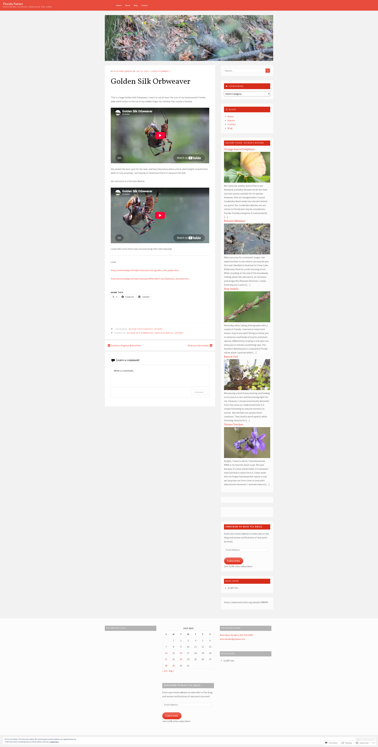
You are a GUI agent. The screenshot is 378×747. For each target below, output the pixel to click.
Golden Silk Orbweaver (140, 333)
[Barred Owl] (247, 389)
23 (181, 659)
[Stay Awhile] (247, 321)
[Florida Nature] (189, 38)
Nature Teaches (233, 425)
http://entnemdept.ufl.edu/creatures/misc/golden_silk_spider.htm (145, 270)
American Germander (198, 345)
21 (166, 659)
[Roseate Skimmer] (247, 253)
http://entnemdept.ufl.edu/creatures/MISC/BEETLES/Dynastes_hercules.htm (150, 278)
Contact (144, 5)
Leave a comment (160, 71)
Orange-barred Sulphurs (239, 149)
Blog (135, 5)
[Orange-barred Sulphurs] (247, 181)
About (127, 5)
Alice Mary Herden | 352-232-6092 (236, 635)
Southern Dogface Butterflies (126, 345)
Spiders (158, 329)
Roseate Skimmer (234, 221)
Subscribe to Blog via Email (243, 527)
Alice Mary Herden (123, 71)
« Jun (164, 670)
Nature (119, 5)
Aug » (171, 670)
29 (173, 665)
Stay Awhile (231, 289)
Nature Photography (141, 329)
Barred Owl (231, 357)
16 (181, 653)
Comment (199, 392)
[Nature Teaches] (247, 457)
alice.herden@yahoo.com (232, 639)
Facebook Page (116, 628)
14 (166, 653)
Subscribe (233, 560)
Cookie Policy (54, 742)
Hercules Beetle (164, 333)
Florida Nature (13, 4)
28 (166, 665)
